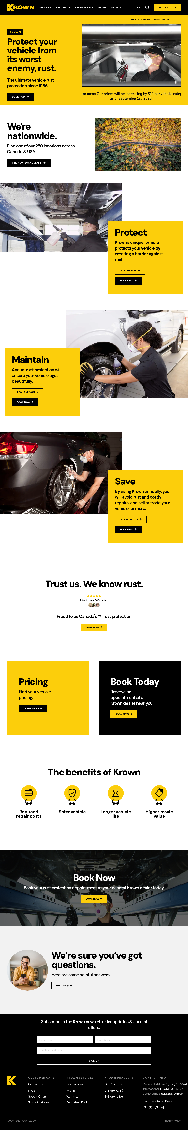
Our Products (113, 1084)
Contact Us (35, 1084)
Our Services (74, 1084)
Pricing (70, 1091)
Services (45, 7)
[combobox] (166, 19)
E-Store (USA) (114, 1096)
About (101, 7)
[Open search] (147, 7)
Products (63, 7)
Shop (114, 7)
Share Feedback (38, 1102)
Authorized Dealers (78, 1102)
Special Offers (37, 1096)
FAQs (31, 1091)
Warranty (72, 1096)
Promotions (84, 7)
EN (138, 7)
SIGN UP (94, 1061)
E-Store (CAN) (114, 1091)
